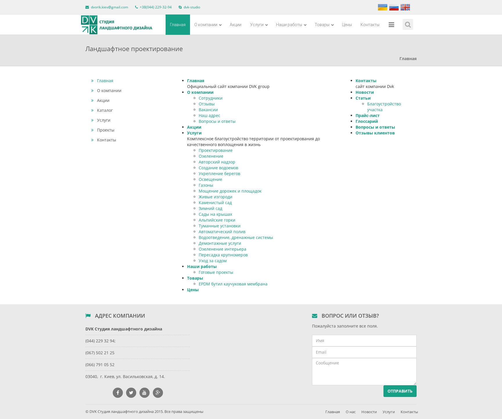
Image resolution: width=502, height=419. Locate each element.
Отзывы (207, 104)
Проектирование (216, 150)
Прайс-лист (368, 115)
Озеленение (211, 156)
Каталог (105, 110)
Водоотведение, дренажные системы (236, 237)
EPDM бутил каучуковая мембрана (233, 284)
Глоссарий (367, 121)
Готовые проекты (216, 272)
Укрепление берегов (219, 173)
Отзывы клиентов (375, 133)
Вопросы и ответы (217, 121)
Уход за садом (213, 260)
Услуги (257, 24)
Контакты (370, 24)
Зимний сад (210, 208)
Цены (347, 24)
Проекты (105, 130)
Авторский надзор (217, 162)
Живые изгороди (215, 196)
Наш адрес (209, 115)
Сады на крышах (215, 214)
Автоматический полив (222, 231)
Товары (322, 24)
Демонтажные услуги (220, 243)
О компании (206, 24)
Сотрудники (211, 98)
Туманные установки (220, 226)
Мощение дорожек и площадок (230, 191)
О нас (351, 411)
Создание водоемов (218, 167)
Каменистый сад (215, 202)
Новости (365, 92)
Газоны (206, 185)
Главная (178, 24)
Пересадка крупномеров (223, 255)
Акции (235, 24)
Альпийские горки (217, 220)
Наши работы (289, 24)
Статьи (363, 98)
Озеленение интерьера (222, 249)
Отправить (400, 391)
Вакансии (208, 109)
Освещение (210, 179)
